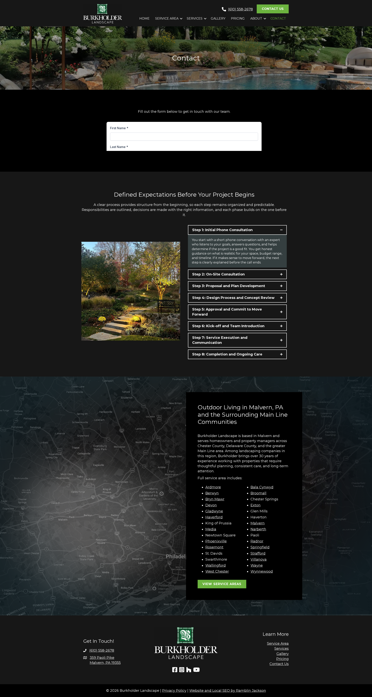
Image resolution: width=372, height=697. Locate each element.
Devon (211, 505)
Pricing (238, 18)
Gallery (218, 18)
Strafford (258, 553)
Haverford (214, 517)
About (256, 18)
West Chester (217, 571)
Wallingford (215, 565)
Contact (278, 18)
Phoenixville (216, 541)
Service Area (166, 18)
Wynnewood (262, 571)
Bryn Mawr (214, 499)
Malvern (258, 523)
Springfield (260, 547)
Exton (256, 505)
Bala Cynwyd (262, 487)
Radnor (257, 541)
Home (144, 18)
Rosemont (214, 547)
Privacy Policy (174, 690)
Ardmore (213, 487)
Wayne (257, 565)
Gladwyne (214, 511)
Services (194, 18)
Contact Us (279, 664)
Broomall (258, 493)
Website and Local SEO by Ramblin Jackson (227, 690)
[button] (181, 18)
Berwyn (212, 493)
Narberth (258, 529)
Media (210, 529)
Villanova (259, 559)
